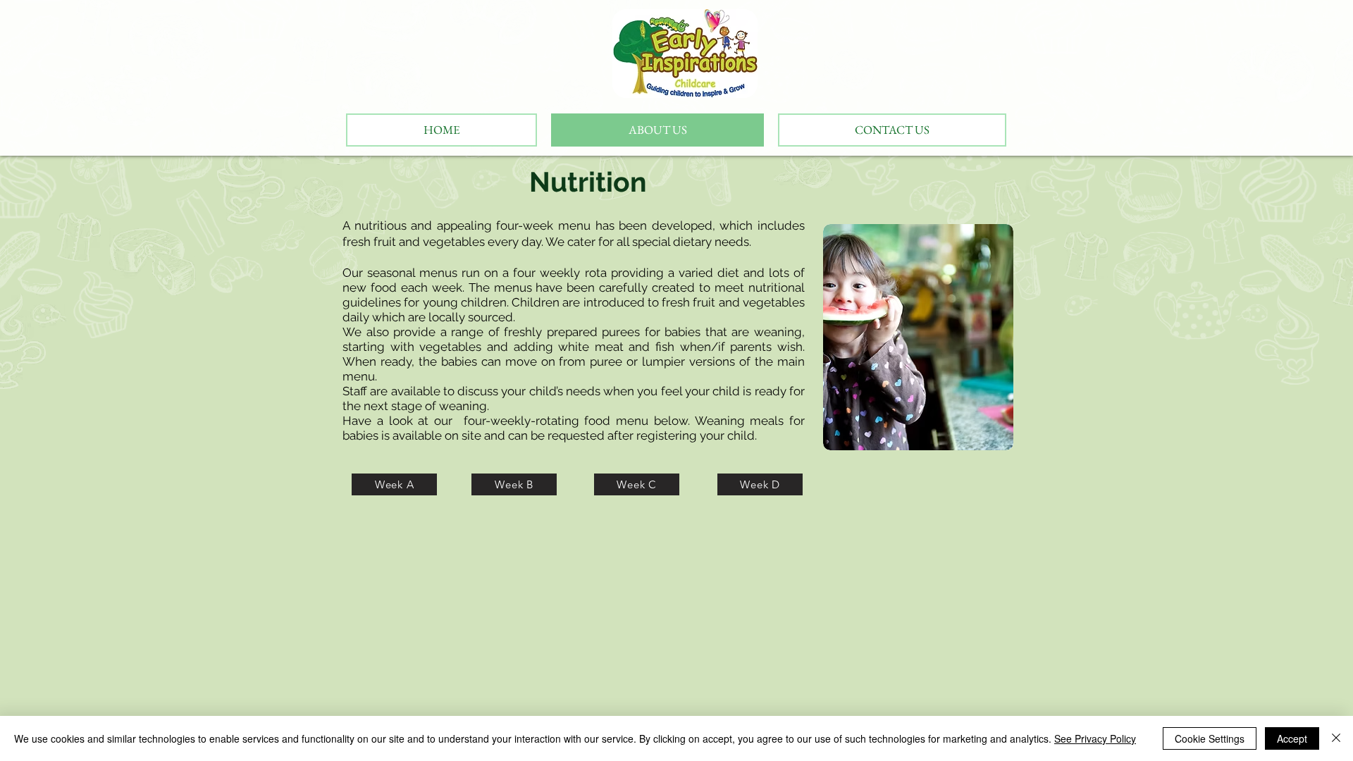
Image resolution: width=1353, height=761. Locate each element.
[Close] (1336, 738)
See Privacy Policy (1095, 738)
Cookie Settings (1209, 738)
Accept (1292, 738)
